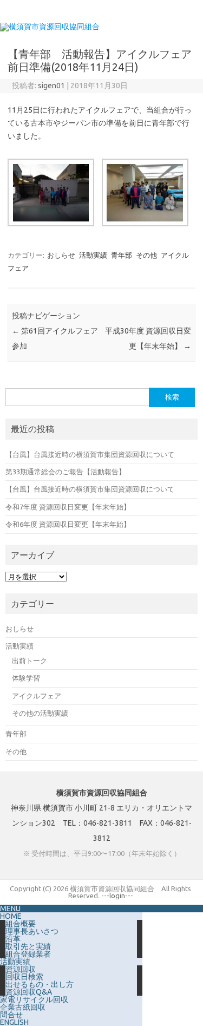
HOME (11, 916)
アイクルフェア (36, 696)
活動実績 (93, 255)
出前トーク (29, 660)
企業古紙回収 (22, 1007)
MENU (10, 908)
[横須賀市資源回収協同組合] (50, 26)
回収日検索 (24, 976)
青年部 (121, 255)
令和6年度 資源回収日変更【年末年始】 (67, 524)
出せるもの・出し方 (39, 984)
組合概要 (20, 923)
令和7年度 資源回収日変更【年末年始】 (67, 507)
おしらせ (61, 255)
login (117, 895)
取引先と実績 (28, 946)
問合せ (11, 1014)
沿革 (13, 938)
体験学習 (26, 678)
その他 (146, 255)
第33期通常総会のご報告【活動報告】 (65, 471)
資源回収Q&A (28, 992)
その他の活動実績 (40, 713)
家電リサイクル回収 (34, 999)
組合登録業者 (28, 954)
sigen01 (51, 85)
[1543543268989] (144, 197)
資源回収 (20, 969)
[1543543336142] (50, 197)
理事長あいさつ (31, 931)
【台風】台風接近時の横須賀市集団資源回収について (89, 454)
